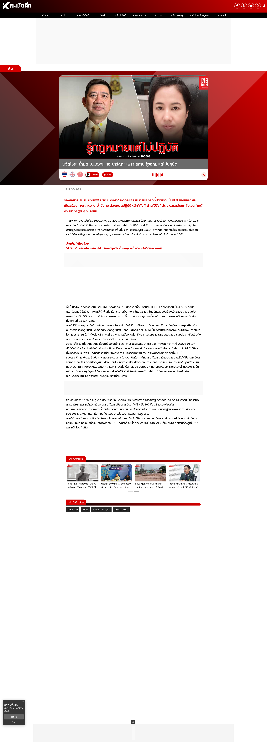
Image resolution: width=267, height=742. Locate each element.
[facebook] (237, 5)
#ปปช (85, 509)
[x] (244, 5)
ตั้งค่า (14, 722)
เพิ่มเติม (7, 711)
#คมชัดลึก (73, 509)
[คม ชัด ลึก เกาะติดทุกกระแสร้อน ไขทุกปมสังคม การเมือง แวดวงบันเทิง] (133, 6)
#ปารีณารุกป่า (121, 509)
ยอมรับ (14, 717)
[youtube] (251, 5)
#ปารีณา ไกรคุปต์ (101, 509)
